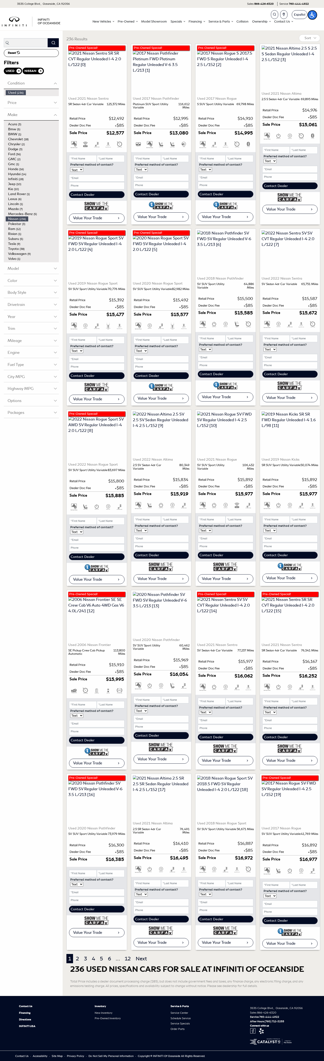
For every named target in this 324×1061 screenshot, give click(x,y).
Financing (25, 1012)
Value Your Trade (87, 218)
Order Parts (178, 1029)
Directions (25, 1019)
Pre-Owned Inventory (108, 1018)
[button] (103, 21)
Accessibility (40, 1056)
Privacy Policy (76, 1056)
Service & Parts (180, 1006)
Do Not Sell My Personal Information (111, 1056)
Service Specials (180, 1023)
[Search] (53, 42)
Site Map (57, 1056)
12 (128, 959)
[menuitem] (32, 92)
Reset (12, 53)
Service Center (179, 1012)
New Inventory (103, 1012)
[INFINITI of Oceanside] (31, 21)
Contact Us (25, 1006)
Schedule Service (181, 1018)
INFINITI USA (27, 1026)
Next (141, 959)
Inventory (100, 1006)
